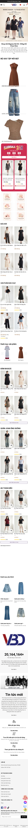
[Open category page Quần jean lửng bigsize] (20, 613)
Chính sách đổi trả (5, 796)
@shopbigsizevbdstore (5, 545)
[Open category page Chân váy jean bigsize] (7, 588)
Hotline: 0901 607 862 (5, 767)
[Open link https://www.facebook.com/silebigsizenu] (2, 808)
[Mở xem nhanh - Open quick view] (11, 385)
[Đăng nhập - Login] (24, 5)
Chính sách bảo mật (5, 791)
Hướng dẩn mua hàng (5, 778)
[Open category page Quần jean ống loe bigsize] (7, 613)
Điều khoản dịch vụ (5, 785)
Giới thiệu (3, 776)
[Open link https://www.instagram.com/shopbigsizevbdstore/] (5, 808)
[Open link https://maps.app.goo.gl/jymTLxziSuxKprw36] (25, 809)
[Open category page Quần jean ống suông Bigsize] (20, 588)
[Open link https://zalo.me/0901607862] (25, 806)
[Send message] (25, 802)
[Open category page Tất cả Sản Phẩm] (14, 24)
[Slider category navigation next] (25, 353)
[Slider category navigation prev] (2, 353)
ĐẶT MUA (24, 816)
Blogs (2, 802)
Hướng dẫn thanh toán (6, 780)
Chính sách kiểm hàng (5, 783)
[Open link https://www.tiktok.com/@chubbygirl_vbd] (8, 808)
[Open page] (4, 5)
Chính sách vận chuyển (6, 794)
